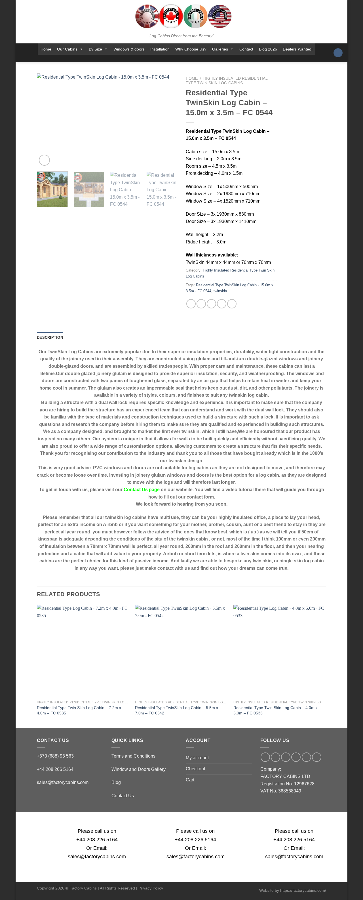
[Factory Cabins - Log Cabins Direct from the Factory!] (181, 16)
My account (197, 757)
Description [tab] (50, 337)
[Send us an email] (176, 58)
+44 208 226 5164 (97, 839)
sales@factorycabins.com (62, 782)
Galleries (220, 49)
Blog (116, 782)
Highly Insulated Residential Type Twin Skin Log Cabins (226, 80)
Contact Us (122, 795)
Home (46, 49)
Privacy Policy (150, 888)
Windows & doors (129, 49)
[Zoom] (44, 160)
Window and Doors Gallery (138, 769)
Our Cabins (67, 49)
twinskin (220, 291)
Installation (160, 49)
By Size (95, 49)
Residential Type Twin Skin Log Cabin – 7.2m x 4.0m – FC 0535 (79, 710)
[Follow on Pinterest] (191, 58)
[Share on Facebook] (191, 303)
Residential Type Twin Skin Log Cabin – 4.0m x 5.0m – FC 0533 (275, 710)
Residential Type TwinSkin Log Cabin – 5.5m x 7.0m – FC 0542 (176, 710)
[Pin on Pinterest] (221, 303)
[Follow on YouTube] (199, 58)
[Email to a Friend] (211, 303)
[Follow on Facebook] (154, 58)
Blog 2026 (268, 49)
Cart (190, 779)
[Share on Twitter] (201, 303)
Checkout (195, 768)
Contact (246, 49)
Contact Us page (142, 489)
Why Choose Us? (190, 49)
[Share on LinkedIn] (232, 303)
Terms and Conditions (133, 756)
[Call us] (184, 58)
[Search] (338, 53)
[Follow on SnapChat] (169, 58)
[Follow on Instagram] (161, 58)
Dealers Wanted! (298, 49)
